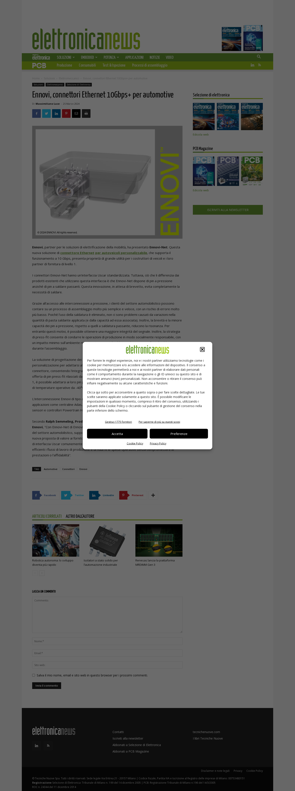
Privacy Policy (158, 443)
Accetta (117, 433)
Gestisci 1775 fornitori (118, 421)
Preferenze (178, 433)
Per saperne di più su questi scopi (159, 421)
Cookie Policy (135, 443)
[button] (202, 349)
